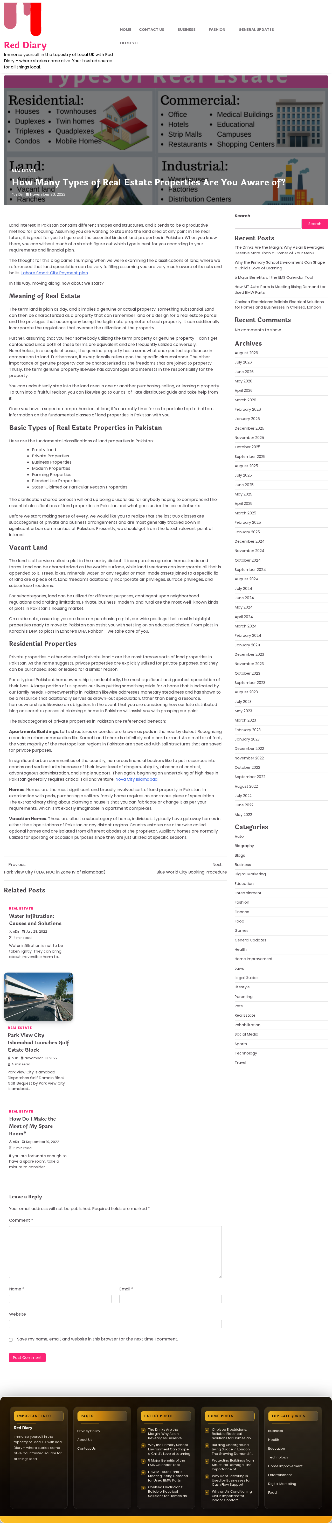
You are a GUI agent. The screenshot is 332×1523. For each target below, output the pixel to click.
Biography (244, 845)
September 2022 (250, 776)
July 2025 (243, 475)
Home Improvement (254, 958)
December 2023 (249, 654)
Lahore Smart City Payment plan (54, 273)
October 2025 (247, 447)
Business (186, 29)
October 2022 (247, 767)
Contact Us (151, 29)
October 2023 (247, 673)
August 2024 (246, 579)
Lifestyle (129, 43)
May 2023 (243, 711)
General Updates (256, 29)
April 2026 (244, 390)
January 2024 (247, 644)
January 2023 (247, 739)
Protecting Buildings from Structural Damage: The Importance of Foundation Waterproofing (233, 1464)
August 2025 (246, 466)
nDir (19, 194)
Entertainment (248, 893)
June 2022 (244, 805)
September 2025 (250, 456)
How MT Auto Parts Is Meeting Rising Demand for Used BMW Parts (168, 1476)
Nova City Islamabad (136, 779)
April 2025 (244, 503)
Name (16, 1289)
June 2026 (244, 371)
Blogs (240, 855)
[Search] (324, 36)
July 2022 (243, 795)
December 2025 (249, 428)
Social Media (246, 1034)
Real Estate (24, 170)
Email (126, 1289)
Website (17, 1314)
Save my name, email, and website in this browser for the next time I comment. (97, 1339)
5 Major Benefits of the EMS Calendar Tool (274, 277)
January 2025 (247, 531)
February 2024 (248, 635)
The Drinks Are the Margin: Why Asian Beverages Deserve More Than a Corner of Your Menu (279, 250)
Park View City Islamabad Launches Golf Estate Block (38, 1042)
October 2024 (248, 560)
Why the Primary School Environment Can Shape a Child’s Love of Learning (280, 265)
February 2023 (248, 729)
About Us (84, 1439)
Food (239, 921)
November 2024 (249, 550)
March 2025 (245, 513)
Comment (21, 1220)
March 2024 (246, 626)
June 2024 (244, 597)
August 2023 (246, 692)
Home (125, 29)
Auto (239, 836)
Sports (241, 1043)
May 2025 (243, 494)
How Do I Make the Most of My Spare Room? (32, 1126)
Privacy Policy (88, 1430)
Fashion (217, 29)
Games (241, 930)
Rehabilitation (247, 1025)
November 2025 (249, 437)
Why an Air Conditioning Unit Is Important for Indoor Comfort (232, 1496)
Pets (239, 1006)
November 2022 (249, 757)
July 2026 (243, 362)
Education (244, 883)
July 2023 (243, 701)
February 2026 (248, 409)
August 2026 (246, 352)
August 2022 (246, 786)
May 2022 (243, 814)
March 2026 (245, 399)
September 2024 (250, 569)
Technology (246, 1053)
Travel (240, 1062)
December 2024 (250, 541)
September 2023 (250, 682)
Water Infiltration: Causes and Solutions (35, 919)
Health (241, 949)
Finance (242, 911)
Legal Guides (247, 977)
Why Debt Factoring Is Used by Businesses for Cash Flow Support (231, 1480)
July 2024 (243, 588)
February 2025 (248, 522)
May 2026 (243, 381)
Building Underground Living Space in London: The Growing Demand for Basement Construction (233, 1449)
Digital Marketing (250, 874)
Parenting (244, 996)
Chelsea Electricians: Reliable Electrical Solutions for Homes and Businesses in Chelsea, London (279, 304)
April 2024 (244, 616)
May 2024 (244, 607)
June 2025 (244, 484)
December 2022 (249, 748)
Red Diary (25, 45)
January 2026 (247, 418)
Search (242, 216)
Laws (239, 968)
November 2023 (249, 663)
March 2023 (245, 720)
